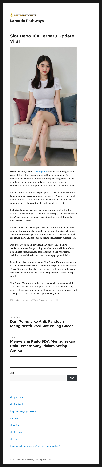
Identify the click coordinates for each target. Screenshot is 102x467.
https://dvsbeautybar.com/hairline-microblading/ (35, 446)
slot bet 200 (16, 432)
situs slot (14, 425)
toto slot (14, 418)
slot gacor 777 (17, 439)
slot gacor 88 (16, 397)
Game (42, 300)
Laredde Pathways (27, 21)
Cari (12, 373)
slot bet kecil (16, 404)
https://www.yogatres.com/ (23, 411)
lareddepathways (21, 300)
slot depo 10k (53, 300)
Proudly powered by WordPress (39, 460)
